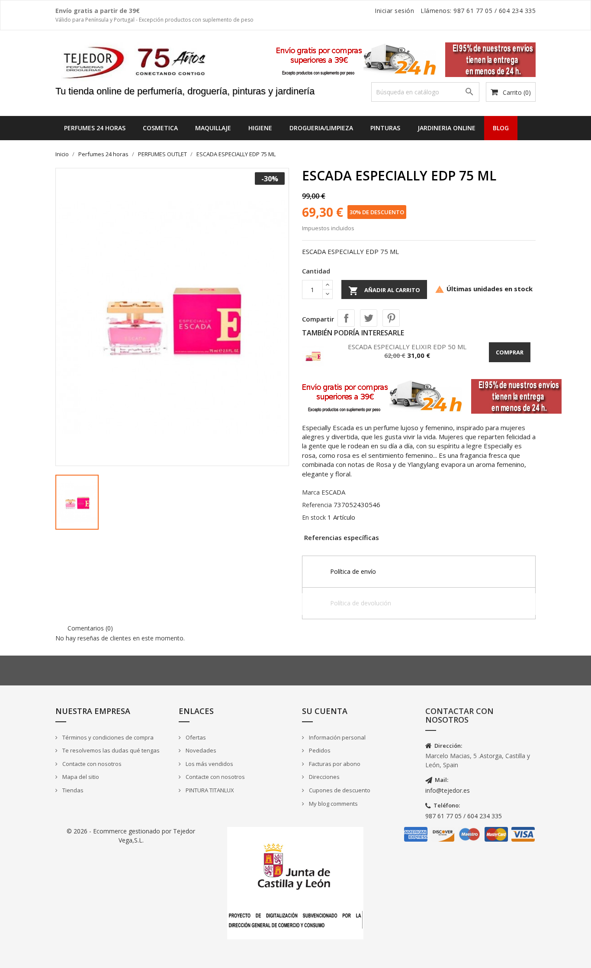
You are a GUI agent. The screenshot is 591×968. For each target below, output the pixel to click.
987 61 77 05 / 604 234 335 (463, 816)
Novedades (200, 750)
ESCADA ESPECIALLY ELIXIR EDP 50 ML (407, 346)
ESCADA (333, 492)
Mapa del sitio (80, 777)
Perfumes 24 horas (94, 128)
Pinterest (391, 318)
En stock (314, 517)
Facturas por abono (334, 764)
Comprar (510, 352)
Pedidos (319, 750)
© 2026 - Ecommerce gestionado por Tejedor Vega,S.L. (131, 835)
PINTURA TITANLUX (209, 790)
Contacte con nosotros (91, 764)
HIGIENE (260, 128)
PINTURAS (385, 128)
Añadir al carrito (384, 291)
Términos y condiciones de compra (107, 737)
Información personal (337, 737)
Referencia (317, 505)
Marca (311, 492)
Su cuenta (324, 711)
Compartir (346, 318)
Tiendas (72, 790)
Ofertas (195, 737)
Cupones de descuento (339, 790)
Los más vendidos (208, 764)
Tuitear (368, 318)
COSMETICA (160, 128)
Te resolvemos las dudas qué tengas (110, 750)
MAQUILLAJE (213, 128)
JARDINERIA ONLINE (446, 128)
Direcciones (324, 777)
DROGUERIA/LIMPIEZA (321, 128)
